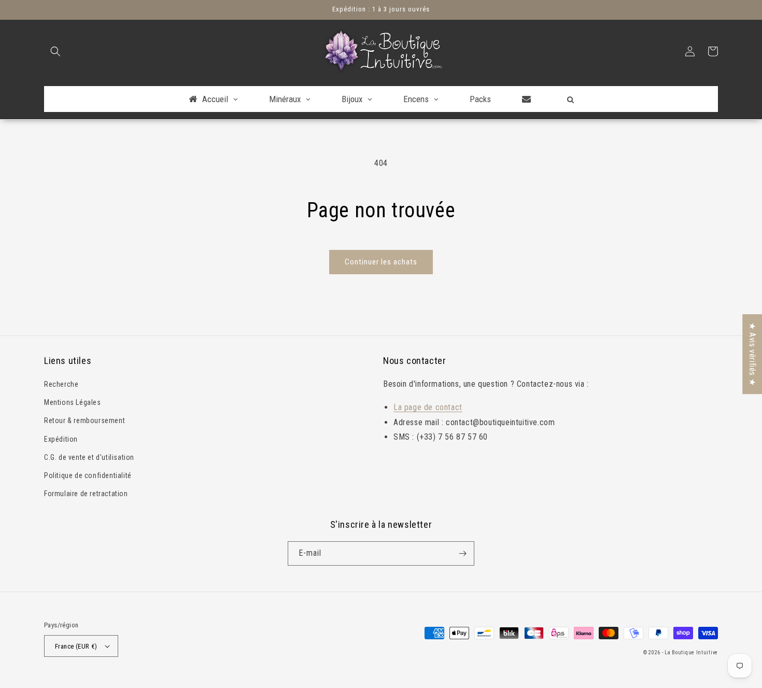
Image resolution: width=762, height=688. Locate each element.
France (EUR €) (76, 646)
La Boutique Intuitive (691, 652)
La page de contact (427, 407)
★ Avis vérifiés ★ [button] (752, 354)
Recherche (61, 384)
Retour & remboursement (84, 420)
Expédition (61, 439)
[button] (55, 51)
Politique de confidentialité (88, 475)
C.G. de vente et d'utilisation (89, 457)
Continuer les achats (381, 261)
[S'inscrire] (462, 553)
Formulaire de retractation (86, 493)
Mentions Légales (72, 402)
